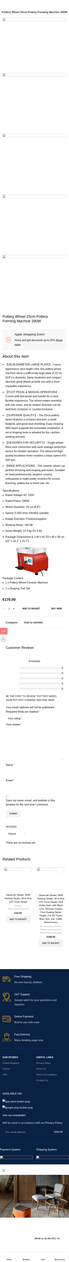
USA (5, 1074)
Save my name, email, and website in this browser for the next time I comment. (30, 802)
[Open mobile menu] (4, 3)
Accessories (46, 926)
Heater (17, 905)
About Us (41, 1068)
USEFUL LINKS (44, 1057)
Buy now (56, 608)
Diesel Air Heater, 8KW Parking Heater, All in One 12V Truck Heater (18, 898)
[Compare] (13, 927)
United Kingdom (11, 1063)
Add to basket (31, 608)
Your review (14, 724)
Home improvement (18, 909)
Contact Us (42, 1080)
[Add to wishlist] (27, 872)
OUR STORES (10, 1057)
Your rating (15, 718)
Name (10, 765)
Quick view (22, 927)
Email (10, 780)
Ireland (6, 1068)
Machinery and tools (51, 932)
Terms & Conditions (46, 1074)
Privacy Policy (43, 1063)
